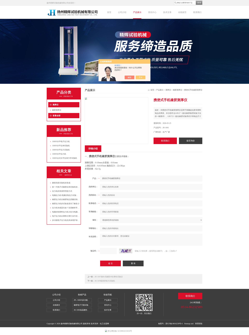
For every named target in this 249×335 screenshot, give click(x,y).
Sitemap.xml (188, 324)
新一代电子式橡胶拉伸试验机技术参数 (67, 187)
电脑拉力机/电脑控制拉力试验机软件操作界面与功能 (73, 195)
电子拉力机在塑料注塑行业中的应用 (66, 216)
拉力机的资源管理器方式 (62, 191)
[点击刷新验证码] (125, 251)
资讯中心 (152, 12)
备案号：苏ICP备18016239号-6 (170, 324)
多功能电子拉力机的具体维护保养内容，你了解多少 (73, 220)
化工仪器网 (104, 324)
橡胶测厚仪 (56, 110)
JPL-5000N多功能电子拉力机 (83, 300)
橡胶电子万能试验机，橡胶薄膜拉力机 (83, 305)
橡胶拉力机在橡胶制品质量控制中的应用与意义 (71, 199)
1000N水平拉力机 (59, 154)
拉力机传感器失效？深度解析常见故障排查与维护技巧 (74, 208)
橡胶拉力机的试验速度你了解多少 (65, 204)
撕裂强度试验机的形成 (61, 183)
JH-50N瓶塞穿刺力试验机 (105, 281)
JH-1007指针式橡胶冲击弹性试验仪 (109, 277)
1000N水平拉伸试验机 (61, 146)
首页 (109, 12)
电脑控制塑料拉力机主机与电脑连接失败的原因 (71, 212)
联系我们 (197, 12)
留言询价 (190, 141)
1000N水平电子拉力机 (61, 141)
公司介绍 (122, 12)
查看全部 (56, 116)
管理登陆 (198, 324)
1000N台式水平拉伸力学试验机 (64, 158)
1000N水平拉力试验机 (61, 150)
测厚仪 (55, 105)
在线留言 (182, 12)
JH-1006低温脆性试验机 (83, 310)
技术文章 (167, 12)
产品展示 (137, 12)
